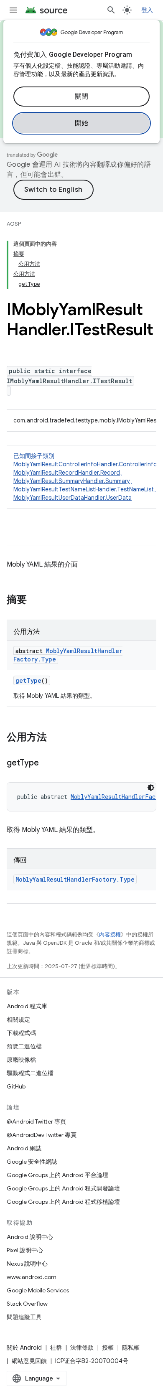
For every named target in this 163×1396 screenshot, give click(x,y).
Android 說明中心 (30, 1237)
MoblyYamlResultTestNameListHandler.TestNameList (83, 489)
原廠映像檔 (21, 1059)
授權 (108, 1347)
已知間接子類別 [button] (88, 476)
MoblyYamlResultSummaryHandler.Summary (71, 481)
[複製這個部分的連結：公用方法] (55, 738)
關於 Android (24, 1347)
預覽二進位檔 (24, 1046)
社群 (56, 1347)
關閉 (82, 96)
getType (28, 680)
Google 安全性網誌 (32, 1161)
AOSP (14, 223)
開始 (82, 123)
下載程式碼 (21, 1033)
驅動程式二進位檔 (30, 1073)
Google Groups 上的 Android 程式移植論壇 (63, 1201)
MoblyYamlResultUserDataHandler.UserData (72, 497)
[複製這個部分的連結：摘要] (35, 600)
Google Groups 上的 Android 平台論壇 (57, 1175)
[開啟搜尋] (111, 10)
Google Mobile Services (38, 1290)
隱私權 (131, 1347)
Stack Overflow (27, 1303)
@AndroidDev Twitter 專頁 (41, 1135)
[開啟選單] (13, 10)
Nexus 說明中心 (27, 1263)
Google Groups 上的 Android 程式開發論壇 (63, 1188)
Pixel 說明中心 (25, 1250)
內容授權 (110, 934)
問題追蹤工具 (24, 1317)
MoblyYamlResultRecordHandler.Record (66, 472)
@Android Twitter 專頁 (36, 1121)
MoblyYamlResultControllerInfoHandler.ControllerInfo (85, 464)
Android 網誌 (24, 1148)
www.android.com (31, 1277)
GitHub (16, 1086)
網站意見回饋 (29, 1361)
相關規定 (18, 1019)
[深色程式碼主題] (151, 788)
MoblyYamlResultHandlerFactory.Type (75, 879)
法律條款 (82, 1347)
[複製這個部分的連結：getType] (46, 763)
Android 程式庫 (27, 1006)
